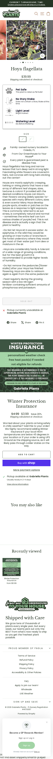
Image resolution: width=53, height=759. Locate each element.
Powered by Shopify (26, 713)
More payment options (26, 470)
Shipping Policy (26, 664)
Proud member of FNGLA (26, 648)
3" (30, 139)
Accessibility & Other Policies (26, 672)
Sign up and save (26, 701)
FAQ (26, 681)
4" (22, 139)
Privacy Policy (26, 668)
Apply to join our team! (26, 685)
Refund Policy (26, 659)
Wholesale (26, 689)
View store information (18, 484)
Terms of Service (26, 655)
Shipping (14, 79)
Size (26, 134)
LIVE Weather (26, 693)
